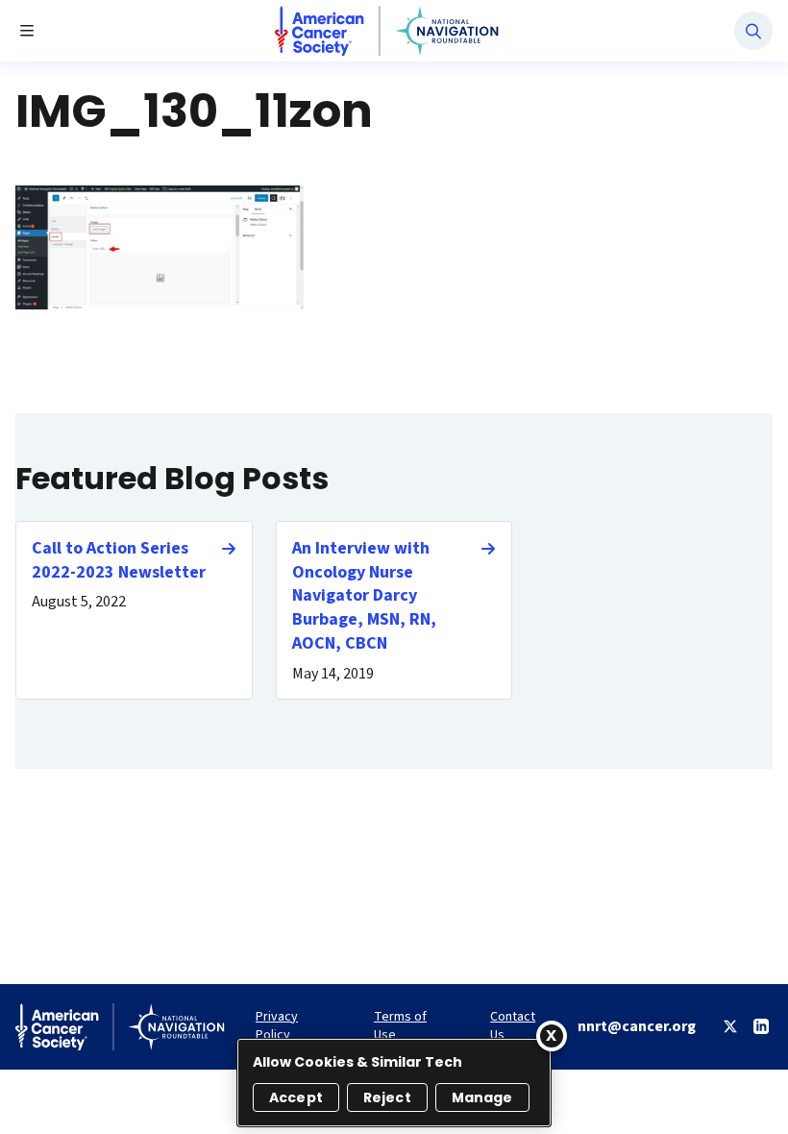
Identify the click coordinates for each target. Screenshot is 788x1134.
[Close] (551, 1036)
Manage (482, 1097)
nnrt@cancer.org (637, 1026)
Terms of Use (400, 1026)
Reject (387, 1097)
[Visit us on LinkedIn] (761, 1026)
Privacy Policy (277, 1026)
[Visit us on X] (730, 1026)
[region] (394, 1082)
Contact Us (512, 1026)
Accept (296, 1097)
